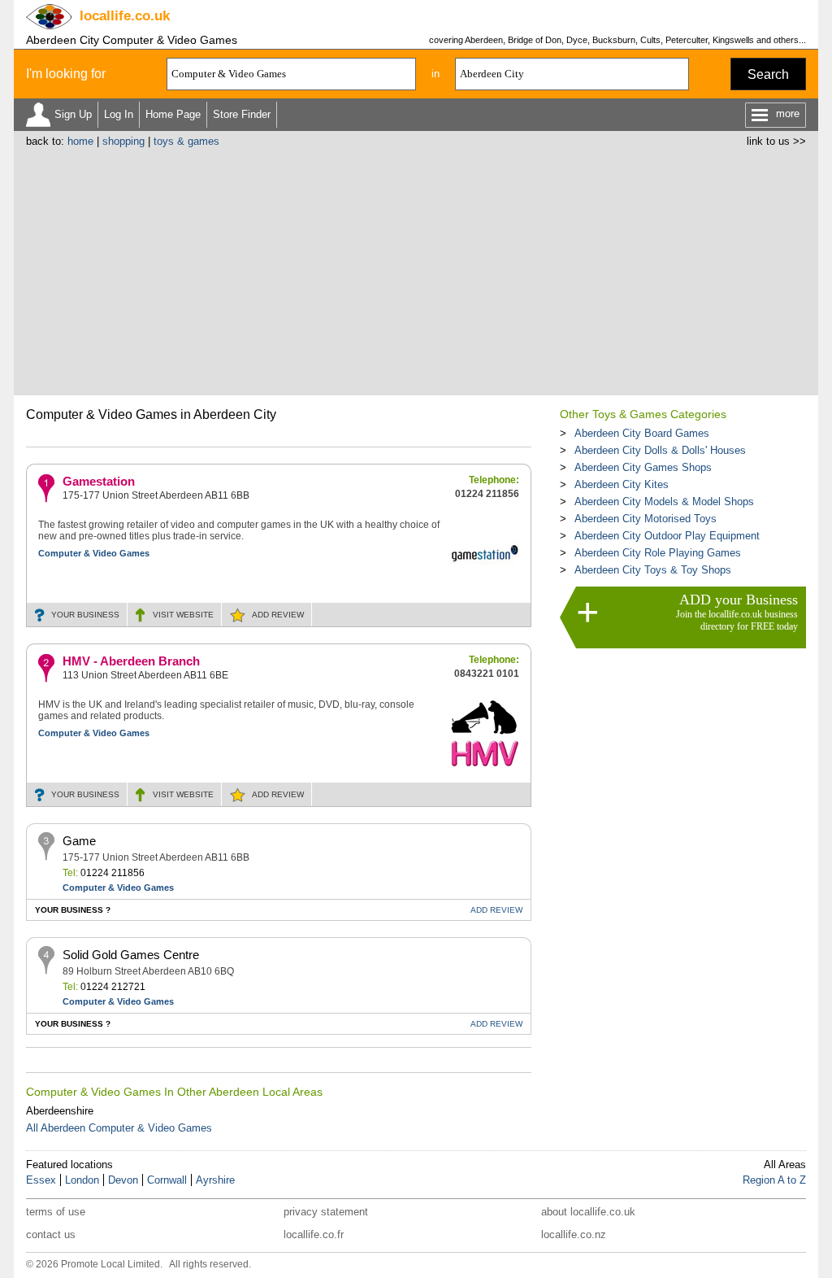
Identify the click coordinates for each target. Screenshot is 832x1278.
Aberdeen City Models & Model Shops (664, 501)
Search (768, 74)
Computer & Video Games (94, 553)
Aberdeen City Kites (621, 484)
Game (79, 841)
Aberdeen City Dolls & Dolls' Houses (660, 450)
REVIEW (278, 614)
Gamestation (99, 481)
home (80, 141)
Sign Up (73, 114)
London (82, 1180)
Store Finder (242, 114)
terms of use (55, 1212)
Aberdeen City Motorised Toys (645, 519)
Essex (41, 1180)
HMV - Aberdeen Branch (131, 661)
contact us (51, 1234)
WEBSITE (183, 614)
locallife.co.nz (573, 1234)
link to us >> (776, 141)
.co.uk (125, 16)
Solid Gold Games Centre (131, 955)
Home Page (173, 114)
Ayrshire (215, 1180)
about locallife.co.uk (588, 1212)
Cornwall (167, 1180)
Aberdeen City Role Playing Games (657, 553)
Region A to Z (774, 1180)
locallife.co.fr (314, 1234)
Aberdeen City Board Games (641, 433)
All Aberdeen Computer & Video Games (119, 1128)
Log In (118, 114)
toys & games (186, 141)
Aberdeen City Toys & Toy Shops (652, 570)
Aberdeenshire (59, 1111)
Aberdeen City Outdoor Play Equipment (667, 536)
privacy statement (326, 1212)
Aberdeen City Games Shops (643, 467)
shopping (123, 141)
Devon (123, 1180)
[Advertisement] (416, 269)
